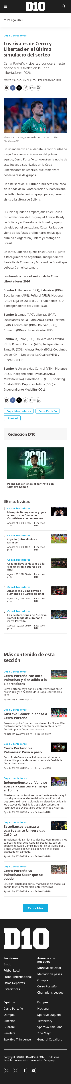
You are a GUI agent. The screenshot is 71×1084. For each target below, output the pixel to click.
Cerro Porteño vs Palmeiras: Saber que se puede (23, 874)
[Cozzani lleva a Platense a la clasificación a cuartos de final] (59, 563)
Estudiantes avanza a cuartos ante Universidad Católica (24, 830)
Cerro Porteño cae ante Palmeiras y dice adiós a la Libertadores (25, 680)
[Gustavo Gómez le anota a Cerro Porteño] (59, 713)
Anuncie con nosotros (46, 960)
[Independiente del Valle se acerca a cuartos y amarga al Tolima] (59, 781)
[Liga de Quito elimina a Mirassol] (59, 538)
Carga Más (35, 908)
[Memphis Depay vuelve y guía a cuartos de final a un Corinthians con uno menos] (59, 511)
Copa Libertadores (15, 35)
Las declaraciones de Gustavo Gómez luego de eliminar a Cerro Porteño (27, 618)
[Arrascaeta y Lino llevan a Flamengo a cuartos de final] (59, 590)
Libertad (12, 418)
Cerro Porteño (47, 411)
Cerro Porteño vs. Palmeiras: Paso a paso (23, 750)
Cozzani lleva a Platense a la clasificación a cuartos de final (26, 566)
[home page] (35, 6)
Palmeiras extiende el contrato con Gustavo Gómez (30, 485)
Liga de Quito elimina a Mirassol (22, 541)
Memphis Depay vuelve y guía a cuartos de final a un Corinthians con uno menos (26, 515)
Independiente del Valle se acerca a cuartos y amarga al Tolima (25, 786)
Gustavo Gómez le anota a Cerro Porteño (25, 716)
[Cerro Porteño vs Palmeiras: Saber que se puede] (59, 869)
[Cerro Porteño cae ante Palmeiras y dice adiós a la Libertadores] (59, 675)
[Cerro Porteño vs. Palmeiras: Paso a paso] (59, 747)
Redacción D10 (21, 434)
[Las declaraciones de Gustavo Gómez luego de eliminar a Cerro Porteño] (59, 614)
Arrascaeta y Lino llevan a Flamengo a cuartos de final (25, 592)
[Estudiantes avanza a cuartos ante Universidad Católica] (59, 825)
